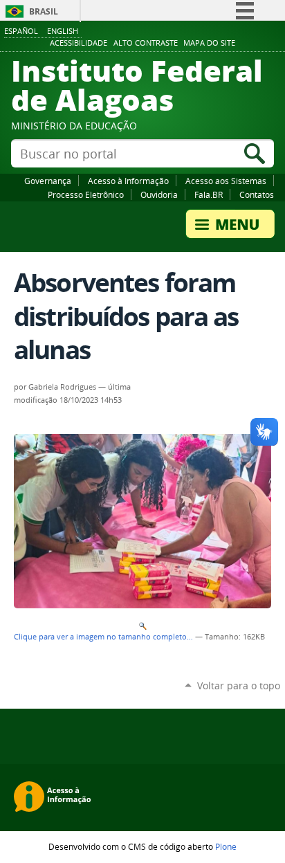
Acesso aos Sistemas (225, 180)
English (62, 31)
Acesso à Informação (128, 180)
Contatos (256, 194)
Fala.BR (208, 194)
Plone (226, 846)
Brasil (43, 11)
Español (21, 31)
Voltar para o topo (238, 685)
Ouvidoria (159, 194)
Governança (47, 180)
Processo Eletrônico (86, 194)
